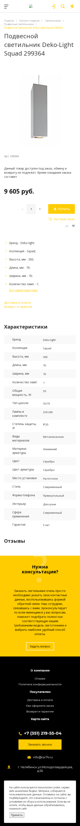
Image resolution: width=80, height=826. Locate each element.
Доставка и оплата (17, 302)
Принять (17, 815)
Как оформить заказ (40, 705)
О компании (40, 670)
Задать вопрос (40, 646)
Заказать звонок (40, 744)
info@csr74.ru (43, 757)
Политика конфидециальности (40, 684)
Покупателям (40, 692)
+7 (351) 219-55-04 (43, 733)
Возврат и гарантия (18, 307)
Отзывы (40, 678)
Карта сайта (40, 719)
